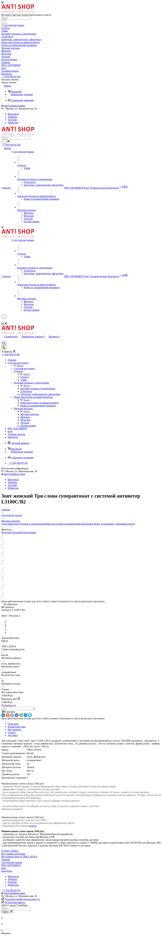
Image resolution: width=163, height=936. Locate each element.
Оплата (12, 732)
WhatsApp (13, 122)
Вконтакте (13, 114)
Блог (3, 868)
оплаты (33, 825)
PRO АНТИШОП (11, 865)
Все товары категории (13, 853)
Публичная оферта (15, 902)
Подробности (8, 705)
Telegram (12, 116)
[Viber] (16, 715)
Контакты (6, 871)
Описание (13, 723)
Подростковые (28, 532)
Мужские (6, 532)
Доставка (13, 735)
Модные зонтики (29, 414)
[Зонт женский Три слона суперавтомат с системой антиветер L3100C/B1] (5, 549)
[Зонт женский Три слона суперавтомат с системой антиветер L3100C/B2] (5, 540)
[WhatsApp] (21, 715)
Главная (5, 859)
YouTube (12, 119)
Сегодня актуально (24, 368)
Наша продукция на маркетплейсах (39, 402)
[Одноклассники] (8, 715)
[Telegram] (12, 715)
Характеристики (17, 726)
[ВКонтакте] (3, 715)
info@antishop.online (14, 105)
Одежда (24, 377)
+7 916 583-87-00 (11, 76)
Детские (15, 532)
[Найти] (4, 22)
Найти (5, 912)
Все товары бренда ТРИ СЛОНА (19, 856)
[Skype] (30, 715)
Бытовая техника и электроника (37, 388)
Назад (20, 365)
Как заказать (14, 729)
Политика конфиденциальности (22, 899)
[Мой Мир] (25, 715)
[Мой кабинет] (2, 320)
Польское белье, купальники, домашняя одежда (109, 523)
